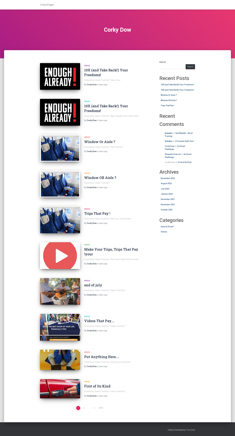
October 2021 (167, 210)
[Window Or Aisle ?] (60, 148)
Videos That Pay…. (99, 321)
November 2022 (168, 178)
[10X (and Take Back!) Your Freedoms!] (60, 76)
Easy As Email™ (167, 226)
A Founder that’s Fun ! (184, 141)
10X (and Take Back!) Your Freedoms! (177, 85)
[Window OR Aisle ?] (60, 184)
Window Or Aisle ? (99, 142)
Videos (87, 66)
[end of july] (60, 291)
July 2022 (165, 189)
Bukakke (168, 133)
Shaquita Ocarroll (173, 154)
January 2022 (167, 194)
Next (101, 408)
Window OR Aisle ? (100, 177)
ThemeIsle (190, 430)
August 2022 (166, 183)
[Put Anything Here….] (60, 360)
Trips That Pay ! (97, 213)
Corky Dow (169, 146)
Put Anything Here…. (101, 357)
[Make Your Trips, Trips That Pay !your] (60, 255)
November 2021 (168, 204)
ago (102, 85)
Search (162, 62)
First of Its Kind (97, 386)
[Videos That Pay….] (60, 327)
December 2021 (168, 199)
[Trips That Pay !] (60, 219)
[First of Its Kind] (60, 388)
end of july (93, 285)
